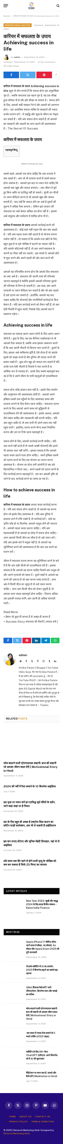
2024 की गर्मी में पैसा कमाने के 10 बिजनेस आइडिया (30, 786)
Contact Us (42, 1116)
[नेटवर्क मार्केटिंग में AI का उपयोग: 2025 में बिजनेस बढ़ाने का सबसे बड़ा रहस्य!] (13, 970)
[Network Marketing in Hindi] (31, 5)
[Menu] (6, 6)
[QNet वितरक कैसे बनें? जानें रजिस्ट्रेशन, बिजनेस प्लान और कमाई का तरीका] (13, 992)
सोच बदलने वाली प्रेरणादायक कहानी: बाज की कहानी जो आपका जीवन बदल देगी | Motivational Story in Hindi (30, 766)
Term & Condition (42, 1121)
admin (17, 57)
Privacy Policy (18, 1121)
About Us (25, 1116)
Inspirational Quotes (17, 25)
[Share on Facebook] (11, 75)
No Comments (48, 62)
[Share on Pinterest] (44, 75)
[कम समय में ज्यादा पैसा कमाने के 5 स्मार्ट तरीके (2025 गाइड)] (13, 1037)
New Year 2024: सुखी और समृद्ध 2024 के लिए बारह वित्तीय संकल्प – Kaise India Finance (42, 904)
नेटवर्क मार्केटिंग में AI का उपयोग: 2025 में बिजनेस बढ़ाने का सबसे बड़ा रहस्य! (42, 970)
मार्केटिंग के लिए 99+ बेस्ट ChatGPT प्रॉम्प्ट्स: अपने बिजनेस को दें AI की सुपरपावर (41, 1055)
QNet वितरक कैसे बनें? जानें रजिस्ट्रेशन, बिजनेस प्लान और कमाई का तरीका (41, 991)
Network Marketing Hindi (17, 1133)
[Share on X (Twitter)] (28, 75)
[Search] (57, 6)
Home (7, 16)
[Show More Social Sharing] (56, 75)
